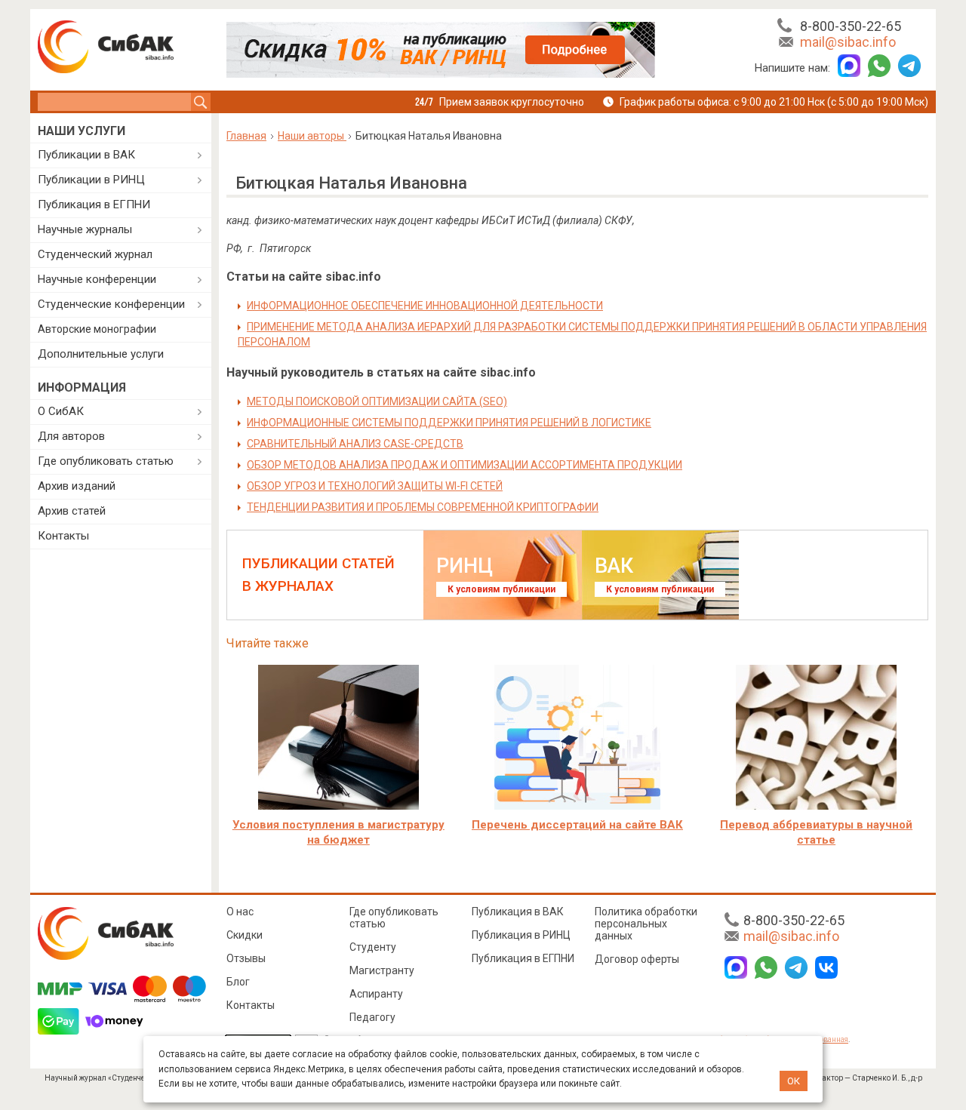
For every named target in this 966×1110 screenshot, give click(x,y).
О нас (240, 912)
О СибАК (61, 411)
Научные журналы (85, 229)
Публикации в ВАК (86, 154)
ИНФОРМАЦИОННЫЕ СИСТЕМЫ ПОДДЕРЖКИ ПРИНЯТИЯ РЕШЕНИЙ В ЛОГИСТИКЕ (449, 423)
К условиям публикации (501, 589)
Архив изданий (76, 486)
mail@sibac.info (848, 42)
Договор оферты (637, 959)
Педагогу (372, 1017)
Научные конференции (97, 279)
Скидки (244, 935)
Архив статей (72, 511)
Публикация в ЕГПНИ (94, 204)
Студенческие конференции (111, 304)
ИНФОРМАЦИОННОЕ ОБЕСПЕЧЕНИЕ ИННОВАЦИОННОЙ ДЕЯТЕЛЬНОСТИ (425, 306)
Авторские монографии (97, 329)
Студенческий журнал (95, 254)
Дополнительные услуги (101, 354)
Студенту (372, 947)
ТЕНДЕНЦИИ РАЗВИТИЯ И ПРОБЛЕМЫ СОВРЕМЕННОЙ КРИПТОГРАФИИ (422, 507)
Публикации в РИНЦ (91, 179)
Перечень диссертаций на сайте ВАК (577, 825)
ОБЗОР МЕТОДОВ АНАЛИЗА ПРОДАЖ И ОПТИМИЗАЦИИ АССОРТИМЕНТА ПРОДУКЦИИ (464, 465)
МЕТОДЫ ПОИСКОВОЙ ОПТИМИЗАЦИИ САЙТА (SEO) (377, 401)
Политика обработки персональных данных (646, 924)
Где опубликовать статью (106, 461)
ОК (793, 1081)
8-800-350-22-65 (850, 26)
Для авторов (71, 436)
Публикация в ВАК (518, 912)
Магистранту (381, 970)
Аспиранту (376, 994)
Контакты (63, 536)
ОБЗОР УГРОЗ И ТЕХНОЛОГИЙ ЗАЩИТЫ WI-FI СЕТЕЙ (375, 486)
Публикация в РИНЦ (521, 935)
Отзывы (246, 958)
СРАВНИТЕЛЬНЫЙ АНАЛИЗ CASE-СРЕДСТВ (355, 444)
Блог (238, 982)
